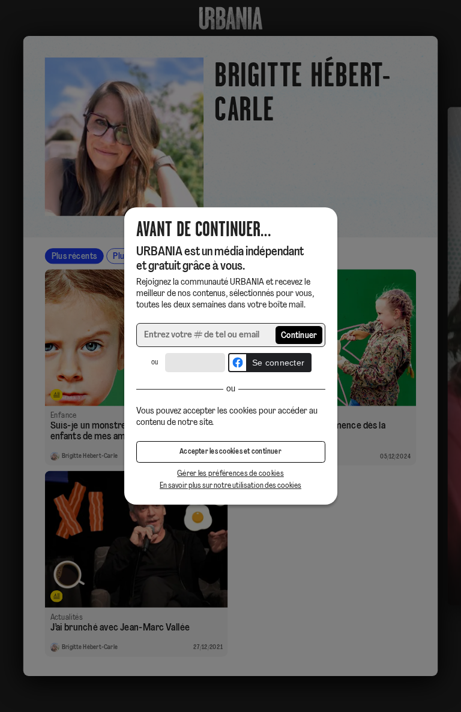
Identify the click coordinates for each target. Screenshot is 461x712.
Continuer (299, 335)
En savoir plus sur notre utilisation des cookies (230, 486)
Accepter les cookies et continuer (230, 451)
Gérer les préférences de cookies (230, 474)
